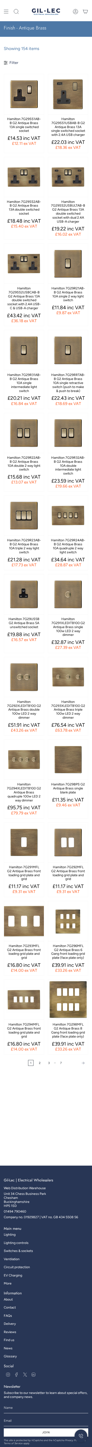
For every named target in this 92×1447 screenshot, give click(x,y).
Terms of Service (13, 1443)
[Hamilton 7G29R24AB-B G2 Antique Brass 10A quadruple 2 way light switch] (68, 515)
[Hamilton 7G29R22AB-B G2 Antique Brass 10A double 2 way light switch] (24, 433)
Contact (10, 1307)
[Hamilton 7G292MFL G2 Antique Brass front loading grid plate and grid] (68, 842)
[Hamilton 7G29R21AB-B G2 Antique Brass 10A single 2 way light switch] (68, 264)
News (8, 1348)
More (8, 1283)
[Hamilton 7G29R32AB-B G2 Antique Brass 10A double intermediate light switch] (68, 433)
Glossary (10, 1356)
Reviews (10, 1332)
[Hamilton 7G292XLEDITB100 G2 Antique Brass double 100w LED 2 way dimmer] (24, 677)
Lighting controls (16, 1243)
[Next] (76, 1063)
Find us (9, 1340)
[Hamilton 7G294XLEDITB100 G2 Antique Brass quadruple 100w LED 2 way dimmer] (24, 760)
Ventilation (12, 1259)
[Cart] (85, 11)
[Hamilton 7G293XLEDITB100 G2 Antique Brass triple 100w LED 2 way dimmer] (68, 677)
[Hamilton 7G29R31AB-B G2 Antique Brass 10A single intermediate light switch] (24, 350)
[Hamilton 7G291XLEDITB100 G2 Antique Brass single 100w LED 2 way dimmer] (68, 594)
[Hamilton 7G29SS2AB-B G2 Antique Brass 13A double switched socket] (24, 177)
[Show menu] (6, 11)
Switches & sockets (18, 1251)
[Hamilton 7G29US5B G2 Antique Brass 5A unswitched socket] (24, 594)
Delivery (10, 1324)
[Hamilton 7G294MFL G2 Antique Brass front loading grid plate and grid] (24, 1000)
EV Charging (13, 1275)
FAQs (8, 1316)
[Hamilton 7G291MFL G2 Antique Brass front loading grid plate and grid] (24, 842)
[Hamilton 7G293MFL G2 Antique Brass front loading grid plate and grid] (24, 921)
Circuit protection (17, 1267)
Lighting (10, 1235)
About (8, 1299)
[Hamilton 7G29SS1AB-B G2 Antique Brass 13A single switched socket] (24, 94)
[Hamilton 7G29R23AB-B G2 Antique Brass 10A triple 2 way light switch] (24, 515)
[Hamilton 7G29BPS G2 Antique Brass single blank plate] (68, 760)
